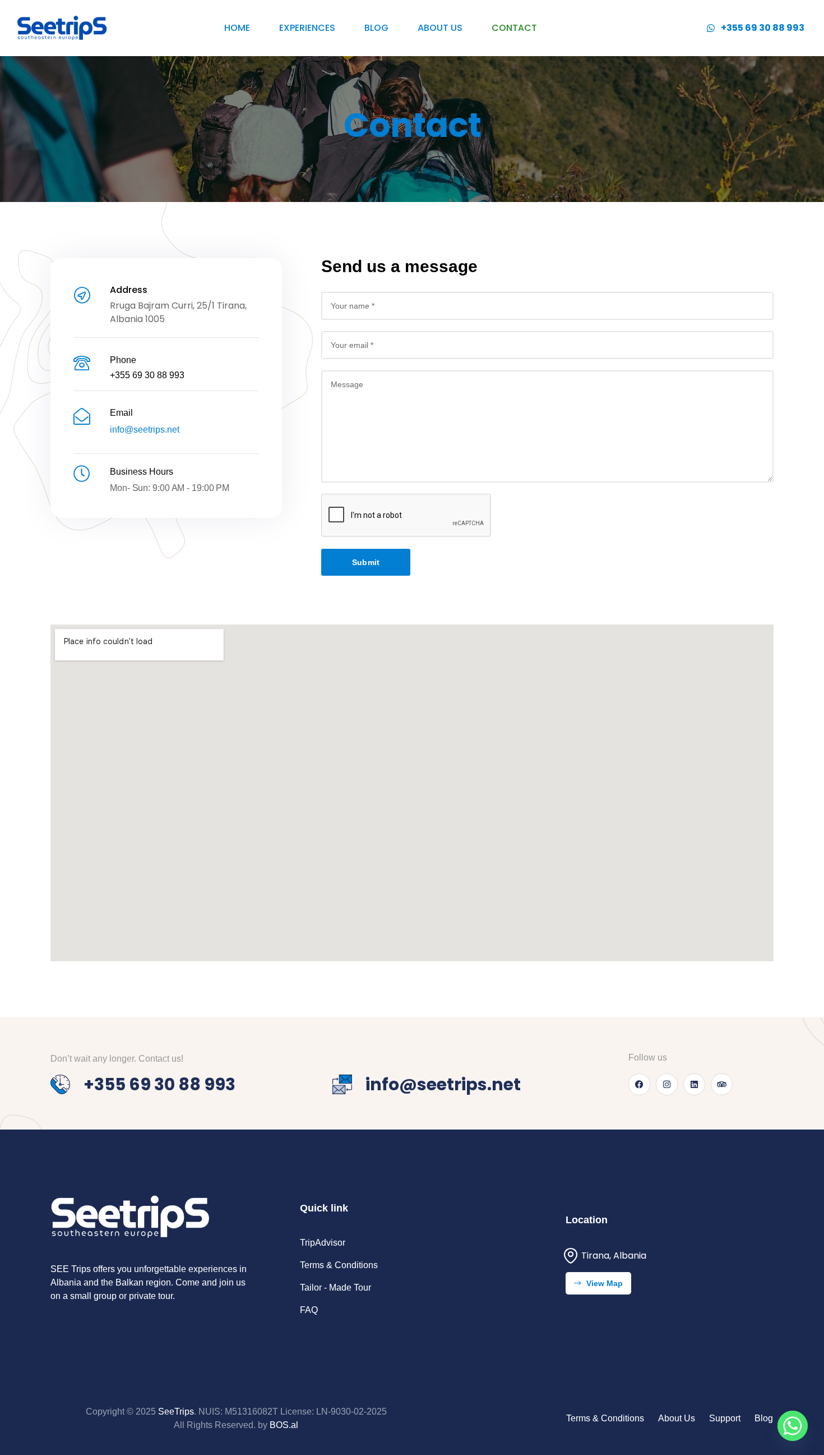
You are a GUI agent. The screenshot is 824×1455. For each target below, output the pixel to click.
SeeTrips (176, 1411)
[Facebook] (639, 1084)
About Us (440, 27)
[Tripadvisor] (722, 1084)
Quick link (324, 1208)
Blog (376, 27)
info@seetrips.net (144, 429)
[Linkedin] (694, 1084)
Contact (514, 27)
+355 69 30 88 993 (147, 375)
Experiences (307, 27)
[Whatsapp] (792, 1426)
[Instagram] (667, 1084)
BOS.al (284, 1425)
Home (237, 27)
